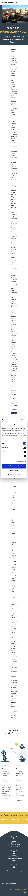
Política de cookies (20, 892)
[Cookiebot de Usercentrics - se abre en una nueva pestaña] (20, 420)
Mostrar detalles (20, 461)
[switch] (24, 448)
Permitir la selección (14, 470)
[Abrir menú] (25, 3)
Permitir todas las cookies (14, 465)
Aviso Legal (9, 889)
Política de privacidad (20, 889)
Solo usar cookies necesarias (14, 474)
